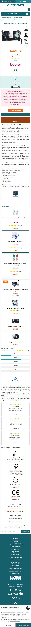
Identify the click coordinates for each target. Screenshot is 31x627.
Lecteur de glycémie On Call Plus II (15, 326)
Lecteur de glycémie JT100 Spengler (15, 308)
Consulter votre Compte (15, 555)
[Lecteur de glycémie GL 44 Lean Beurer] (26, 30)
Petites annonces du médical (15, 571)
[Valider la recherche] (29, 9)
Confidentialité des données (15, 557)
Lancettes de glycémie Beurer (15, 241)
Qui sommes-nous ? (15, 540)
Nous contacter (15, 551)
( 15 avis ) (19, 247)
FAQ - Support (15, 552)
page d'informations (20, 400)
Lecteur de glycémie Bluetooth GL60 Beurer (15, 342)
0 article (23, 1)
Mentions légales (16, 546)
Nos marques (15, 565)
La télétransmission (15, 570)
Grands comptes (15, 573)
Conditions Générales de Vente (15, 544)
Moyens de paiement (16, 543)
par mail (21, 511)
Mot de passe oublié (15, 554)
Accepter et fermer (23, 625)
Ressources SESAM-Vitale (15, 568)
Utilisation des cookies (15, 559)
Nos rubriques (15, 567)
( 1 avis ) (19, 310)
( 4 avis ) (19, 271)
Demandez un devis (15, 522)
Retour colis (15, 541)
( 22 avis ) (19, 225)
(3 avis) (15, 60)
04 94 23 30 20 (11, 511)
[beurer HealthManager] (15, 196)
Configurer (8, 625)
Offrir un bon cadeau (15, 563)
